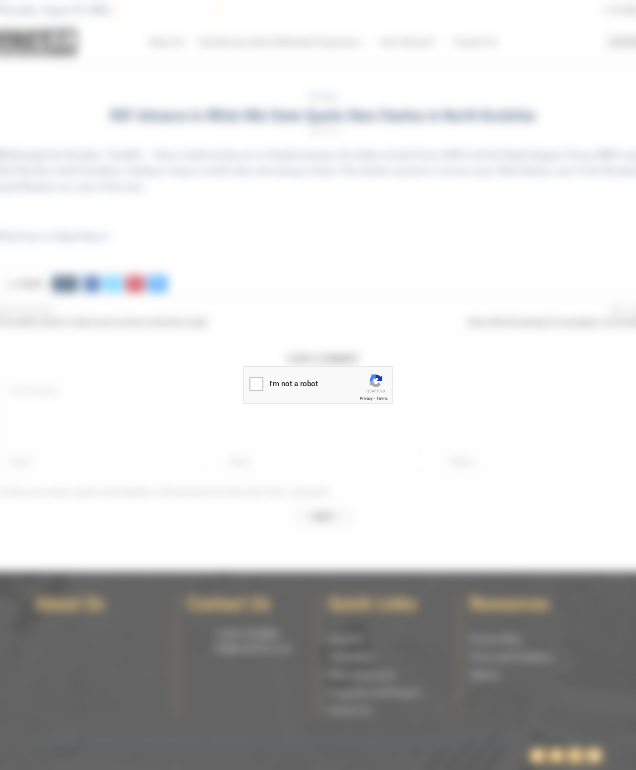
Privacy (366, 398)
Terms (382, 398)
